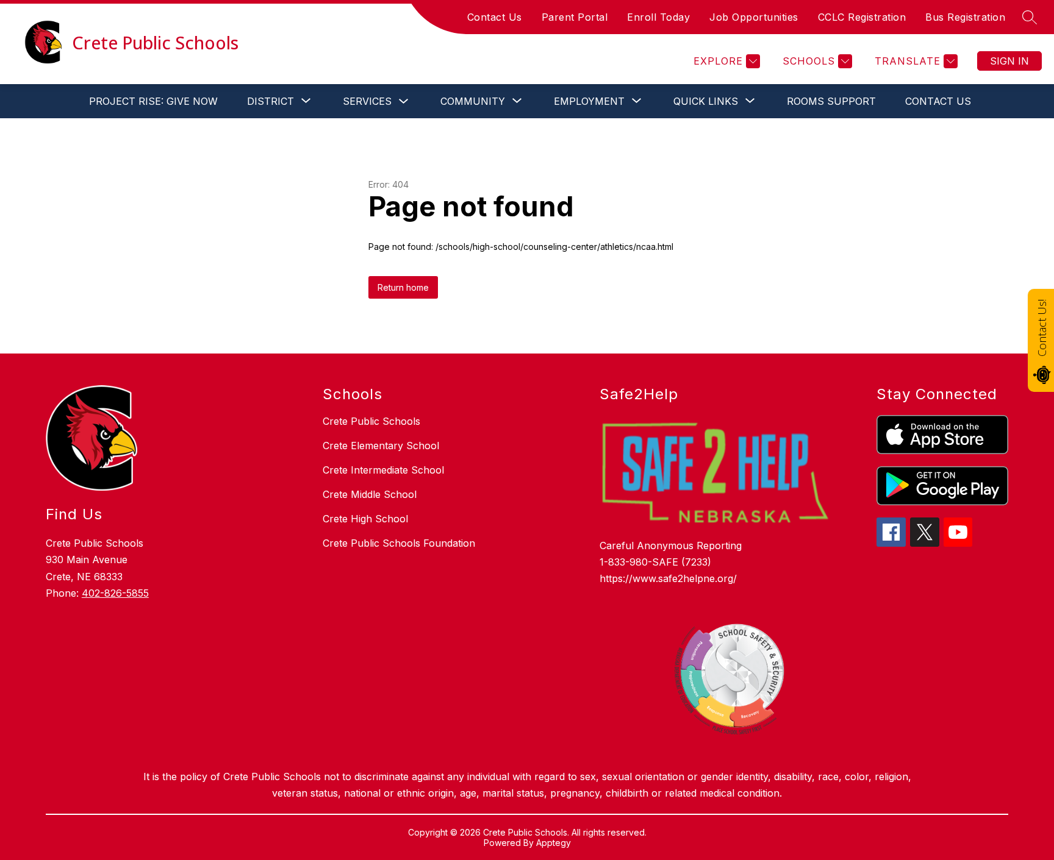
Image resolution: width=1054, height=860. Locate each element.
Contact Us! (1041, 328)
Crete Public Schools (371, 421)
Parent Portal (575, 17)
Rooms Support (831, 101)
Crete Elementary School (381, 445)
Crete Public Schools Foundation (399, 543)
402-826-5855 (115, 593)
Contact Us (494, 17)
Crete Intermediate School (383, 470)
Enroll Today (658, 17)
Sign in (1009, 61)
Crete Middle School (370, 494)
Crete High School (365, 519)
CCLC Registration (862, 17)
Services (367, 101)
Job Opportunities (753, 17)
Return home (403, 287)
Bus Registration (965, 17)
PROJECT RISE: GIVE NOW (153, 101)
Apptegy (553, 842)
